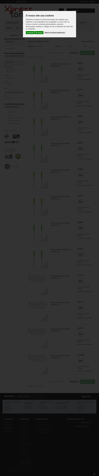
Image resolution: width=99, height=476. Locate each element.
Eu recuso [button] (39, 32)
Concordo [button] (30, 32)
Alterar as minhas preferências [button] (55, 32)
